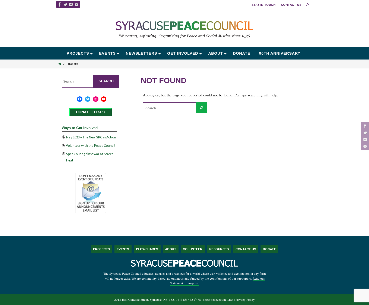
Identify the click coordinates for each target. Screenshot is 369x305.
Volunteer (192, 249)
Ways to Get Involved (80, 128)
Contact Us (291, 4)
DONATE (269, 249)
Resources (219, 249)
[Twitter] (65, 4)
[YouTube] (76, 4)
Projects (101, 249)
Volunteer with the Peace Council (90, 145)
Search (106, 81)
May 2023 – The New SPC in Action (91, 137)
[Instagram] (70, 4)
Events (123, 249)
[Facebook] (59, 4)
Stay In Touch (263, 4)
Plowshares (147, 249)
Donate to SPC (90, 112)
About (170, 249)
